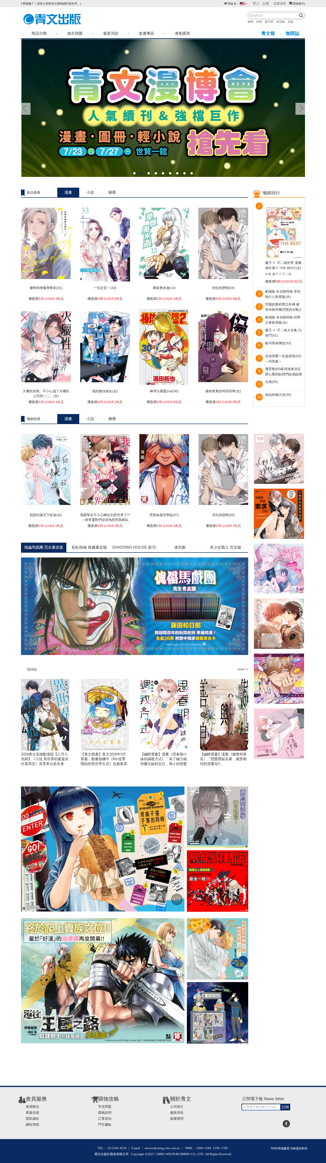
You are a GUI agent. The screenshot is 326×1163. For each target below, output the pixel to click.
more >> (242, 669)
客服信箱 (32, 1112)
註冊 (266, 3)
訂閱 (285, 1107)
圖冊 (112, 192)
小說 (90, 192)
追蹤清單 (279, 3)
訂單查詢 (104, 1118)
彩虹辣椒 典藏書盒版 (89, 547)
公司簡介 (177, 1106)
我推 (292, 21)
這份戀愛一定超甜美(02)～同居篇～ (283, 358)
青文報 (268, 33)
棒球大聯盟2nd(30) (164, 391)
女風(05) (271, 382)
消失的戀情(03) (223, 288)
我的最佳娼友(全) (105, 391)
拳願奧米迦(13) (164, 288)
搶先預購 (75, 33)
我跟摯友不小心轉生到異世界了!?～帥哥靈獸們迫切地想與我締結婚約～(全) (105, 519)
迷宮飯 (282, 21)
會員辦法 (32, 1106)
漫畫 (68, 192)
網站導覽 (32, 1124)
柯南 (260, 21)
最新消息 (110, 33)
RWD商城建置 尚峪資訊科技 (289, 1148)
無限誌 (292, 33)
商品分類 (39, 33)
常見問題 (104, 1106)
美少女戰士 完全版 (225, 547)
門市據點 (104, 1124)
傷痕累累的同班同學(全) (223, 391)
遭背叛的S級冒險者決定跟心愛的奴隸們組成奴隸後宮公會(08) (283, 372)
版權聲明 (177, 1118)
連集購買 (182, 33)
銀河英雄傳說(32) (278, 343)
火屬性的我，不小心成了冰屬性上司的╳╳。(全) (46, 393)
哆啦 (252, 21)
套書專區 (146, 33)
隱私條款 (32, 1118)
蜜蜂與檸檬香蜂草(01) (46, 288)
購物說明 (104, 1112)
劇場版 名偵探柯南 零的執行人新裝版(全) (282, 294)
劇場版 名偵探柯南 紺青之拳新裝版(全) (282, 319)
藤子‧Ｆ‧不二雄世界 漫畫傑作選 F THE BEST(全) (283, 265)
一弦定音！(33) (105, 288)
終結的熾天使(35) (278, 395)
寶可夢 (270, 21)
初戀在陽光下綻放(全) (46, 515)
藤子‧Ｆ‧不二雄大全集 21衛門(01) (283, 332)
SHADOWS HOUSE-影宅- (134, 547)
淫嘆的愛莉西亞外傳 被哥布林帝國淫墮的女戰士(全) (283, 307)
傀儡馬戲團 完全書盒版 (43, 547)
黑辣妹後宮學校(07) (164, 515)
